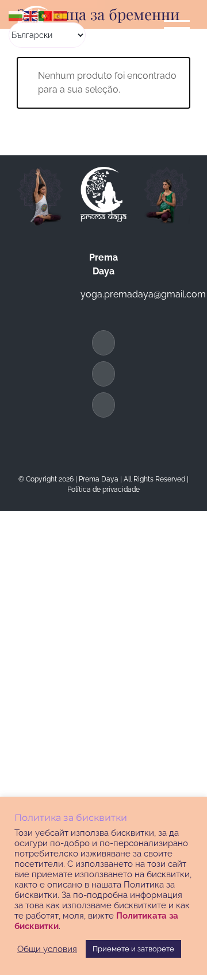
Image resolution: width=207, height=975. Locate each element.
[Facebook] (103, 342)
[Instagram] (103, 405)
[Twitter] (103, 374)
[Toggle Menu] (177, 28)
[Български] (16, 15)
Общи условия (47, 949)
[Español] (60, 15)
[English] (31, 15)
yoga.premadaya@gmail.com (143, 294)
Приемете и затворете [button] (133, 949)
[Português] (46, 15)
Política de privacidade (103, 489)
